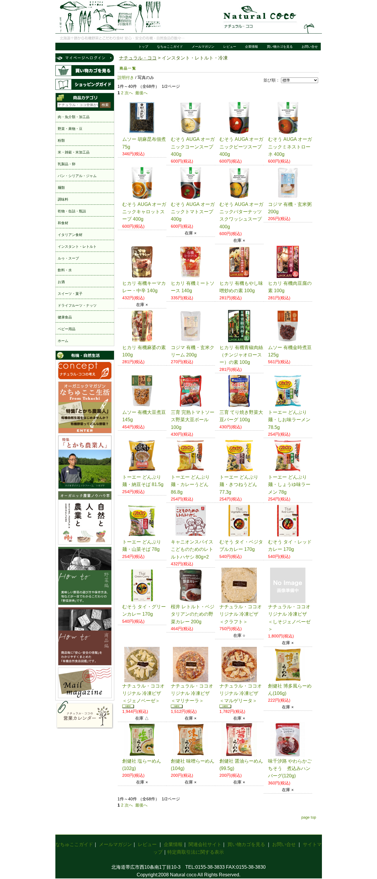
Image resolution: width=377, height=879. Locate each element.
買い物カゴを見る (280, 46)
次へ (129, 92)
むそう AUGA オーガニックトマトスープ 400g (193, 212)
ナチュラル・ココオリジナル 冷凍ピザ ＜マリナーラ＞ (192, 693)
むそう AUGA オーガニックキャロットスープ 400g (144, 212)
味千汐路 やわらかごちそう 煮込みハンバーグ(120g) (290, 769)
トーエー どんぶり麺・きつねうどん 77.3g (238, 485)
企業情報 (251, 46)
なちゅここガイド (170, 46)
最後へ (141, 92)
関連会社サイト (204, 844)
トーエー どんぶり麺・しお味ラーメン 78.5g (289, 420)
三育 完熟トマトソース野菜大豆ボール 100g (192, 420)
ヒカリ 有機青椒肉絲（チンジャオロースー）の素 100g (241, 355)
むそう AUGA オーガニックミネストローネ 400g (290, 147)
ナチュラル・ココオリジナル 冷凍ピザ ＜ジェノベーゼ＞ (143, 693)
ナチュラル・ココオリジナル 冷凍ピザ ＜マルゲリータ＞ (240, 693)
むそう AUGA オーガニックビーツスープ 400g (241, 147)
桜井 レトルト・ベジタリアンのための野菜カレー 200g (192, 614)
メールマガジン (203, 46)
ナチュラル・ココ (138, 57)
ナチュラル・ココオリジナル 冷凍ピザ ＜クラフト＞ (240, 614)
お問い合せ (310, 46)
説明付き (126, 77)
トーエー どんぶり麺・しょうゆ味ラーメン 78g (289, 485)
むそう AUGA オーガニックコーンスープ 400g (193, 147)
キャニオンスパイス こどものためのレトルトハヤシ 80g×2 (192, 549)
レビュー (229, 46)
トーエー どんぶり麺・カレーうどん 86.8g (190, 485)
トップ (143, 46)
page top (308, 817)
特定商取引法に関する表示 (195, 852)
